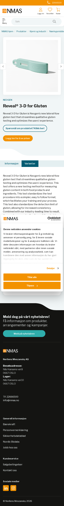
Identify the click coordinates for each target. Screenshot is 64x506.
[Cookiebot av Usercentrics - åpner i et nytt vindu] (48, 219)
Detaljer (51, 268)
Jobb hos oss (10, 447)
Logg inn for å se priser (18, 138)
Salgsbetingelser (12, 464)
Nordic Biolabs (11, 441)
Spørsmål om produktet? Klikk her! (25, 128)
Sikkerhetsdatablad (14, 436)
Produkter (21, 31)
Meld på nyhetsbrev (24, 333)
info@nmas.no (11, 400)
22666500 (12, 396)
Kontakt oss (10, 470)
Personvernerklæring (15, 430)
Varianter (30, 163)
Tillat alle (32, 277)
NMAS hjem (7, 31)
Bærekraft (9, 424)
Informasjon (11, 163)
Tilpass (30, 285)
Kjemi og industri (38, 31)
